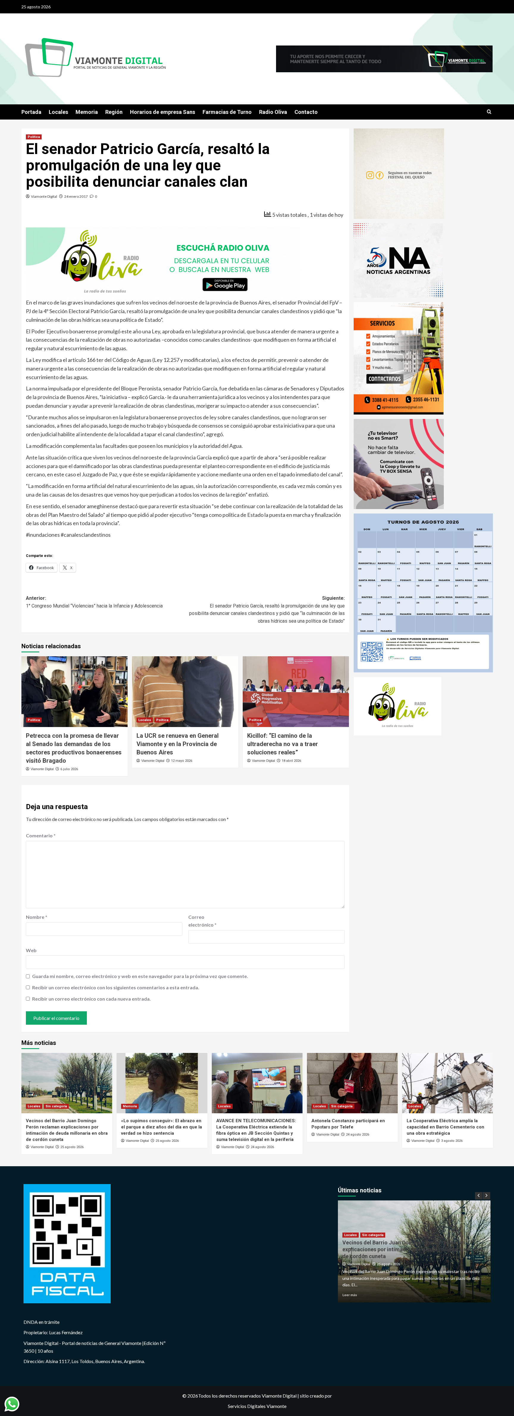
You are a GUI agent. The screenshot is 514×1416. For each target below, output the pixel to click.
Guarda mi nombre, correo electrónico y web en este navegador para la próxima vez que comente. (140, 976)
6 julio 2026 (69, 769)
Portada (31, 112)
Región (114, 112)
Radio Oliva (273, 112)
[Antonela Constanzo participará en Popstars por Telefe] (352, 1083)
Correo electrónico (202, 920)
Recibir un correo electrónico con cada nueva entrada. (91, 998)
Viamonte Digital (44, 196)
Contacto (306, 112)
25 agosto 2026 (72, 1147)
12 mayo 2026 (181, 761)
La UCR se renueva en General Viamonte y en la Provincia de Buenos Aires (178, 744)
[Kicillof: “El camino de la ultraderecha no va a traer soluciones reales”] (296, 691)
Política (34, 137)
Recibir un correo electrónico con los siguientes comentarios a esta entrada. (115, 987)
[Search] (489, 112)
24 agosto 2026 (262, 1147)
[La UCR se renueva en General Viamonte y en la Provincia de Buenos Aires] (185, 691)
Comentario (41, 835)
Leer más (349, 1295)
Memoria (87, 112)
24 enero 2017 (76, 196)
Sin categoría (56, 1107)
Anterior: (94, 602)
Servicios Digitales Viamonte (257, 1406)
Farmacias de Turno (227, 112)
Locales (58, 112)
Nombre (36, 917)
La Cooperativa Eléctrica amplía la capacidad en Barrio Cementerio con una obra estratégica (445, 1127)
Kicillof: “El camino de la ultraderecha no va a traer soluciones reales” (282, 744)
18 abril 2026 (291, 761)
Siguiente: (267, 609)
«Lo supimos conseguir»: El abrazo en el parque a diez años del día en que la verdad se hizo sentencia (161, 1127)
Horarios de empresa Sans (162, 112)
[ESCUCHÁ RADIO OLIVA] (163, 262)
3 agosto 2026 (452, 1141)
